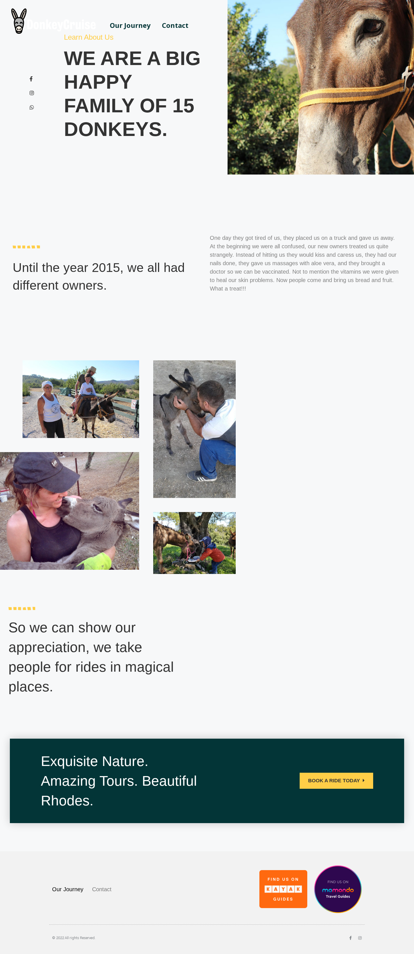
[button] (336, 781)
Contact (175, 25)
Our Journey (130, 25)
